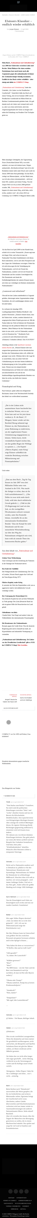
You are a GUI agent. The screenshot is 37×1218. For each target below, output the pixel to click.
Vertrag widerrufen (13, 1206)
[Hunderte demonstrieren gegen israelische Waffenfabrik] (18, 749)
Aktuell (23, 1209)
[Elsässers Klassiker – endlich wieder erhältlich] (18, 52)
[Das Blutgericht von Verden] (18, 776)
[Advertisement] (18, 137)
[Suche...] (34, 2)
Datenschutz (8, 1203)
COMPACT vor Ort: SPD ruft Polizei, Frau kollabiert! (16, 735)
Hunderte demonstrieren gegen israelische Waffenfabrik (15, 762)
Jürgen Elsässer (14, 29)
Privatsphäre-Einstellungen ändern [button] (19, 1216)
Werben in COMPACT (10, 1200)
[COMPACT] (18, 8)
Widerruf (25, 1206)
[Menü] (18, 2)
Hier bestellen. (23, 645)
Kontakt (11, 1197)
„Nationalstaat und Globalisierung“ (22, 63)
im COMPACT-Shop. (21, 82)
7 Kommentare (19, 31)
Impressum (14, 1209)
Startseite (5, 15)
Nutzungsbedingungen (23, 1203)
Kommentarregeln (25, 1200)
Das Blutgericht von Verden (11, 788)
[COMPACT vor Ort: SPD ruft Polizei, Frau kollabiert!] (18, 722)
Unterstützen (21, 1197)
